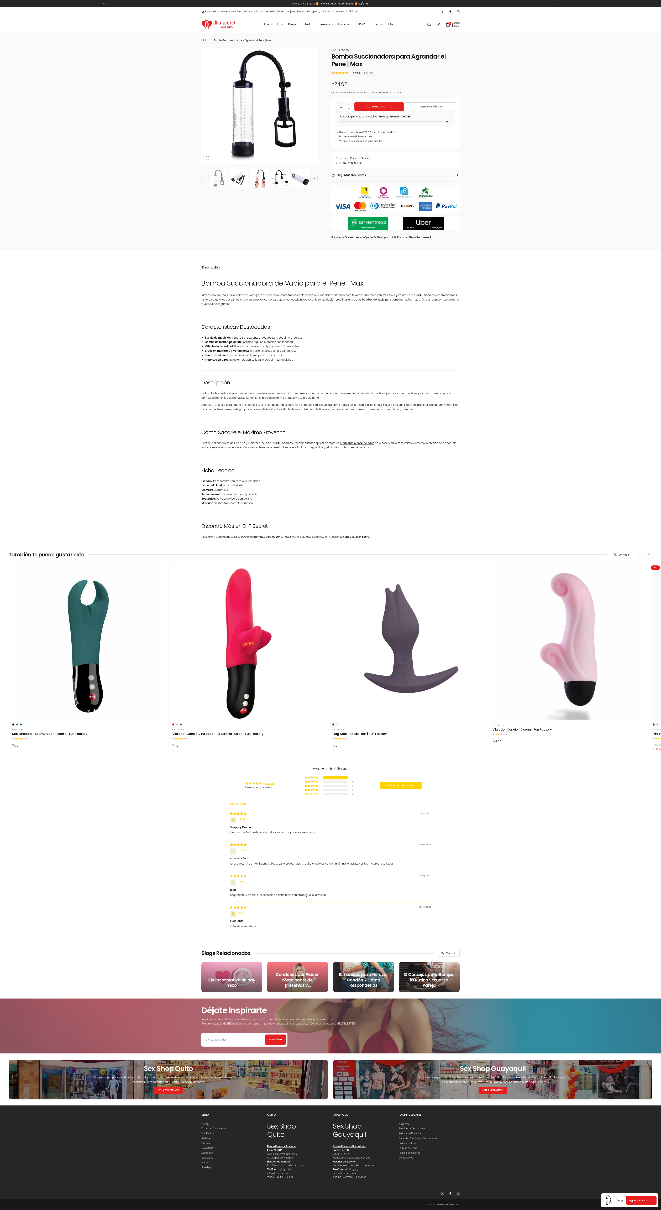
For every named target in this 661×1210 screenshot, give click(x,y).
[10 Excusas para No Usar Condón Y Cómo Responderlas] (363, 977)
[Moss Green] (17, 724)
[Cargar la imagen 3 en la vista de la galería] (259, 178)
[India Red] (173, 724)
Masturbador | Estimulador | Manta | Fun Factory (49, 734)
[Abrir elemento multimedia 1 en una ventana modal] (259, 106)
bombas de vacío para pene (380, 299)
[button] (268, 24)
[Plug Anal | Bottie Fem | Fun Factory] (409, 713)
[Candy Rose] (177, 724)
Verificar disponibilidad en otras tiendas (360, 141)
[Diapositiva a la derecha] (557, 3)
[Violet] (181, 724)
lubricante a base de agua (357, 443)
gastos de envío (360, 92)
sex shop (345, 536)
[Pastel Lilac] (657, 724)
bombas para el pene (268, 536)
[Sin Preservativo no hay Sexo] (231, 977)
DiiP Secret (341, 50)
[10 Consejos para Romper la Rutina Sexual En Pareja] (429, 977)
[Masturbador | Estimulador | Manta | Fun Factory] (89, 713)
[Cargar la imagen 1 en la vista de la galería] (218, 178)
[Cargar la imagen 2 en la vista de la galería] (239, 178)
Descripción (211, 267)
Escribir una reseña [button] (401, 785)
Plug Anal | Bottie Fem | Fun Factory (359, 734)
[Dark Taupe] (333, 724)
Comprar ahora (430, 106)
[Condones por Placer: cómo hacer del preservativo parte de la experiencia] (297, 977)
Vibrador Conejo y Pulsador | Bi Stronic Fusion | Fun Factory (217, 734)
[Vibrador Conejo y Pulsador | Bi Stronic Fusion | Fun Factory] (249, 713)
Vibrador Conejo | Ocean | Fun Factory (522, 729)
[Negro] (13, 724)
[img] (238, 813)
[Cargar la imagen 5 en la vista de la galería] (301, 178)
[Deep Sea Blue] (21, 724)
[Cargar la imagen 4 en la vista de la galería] (280, 178)
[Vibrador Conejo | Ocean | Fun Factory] (569, 713)
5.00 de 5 (269, 783)
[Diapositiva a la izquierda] (103, 3)
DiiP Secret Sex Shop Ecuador (448, 1205)
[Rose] (337, 724)
